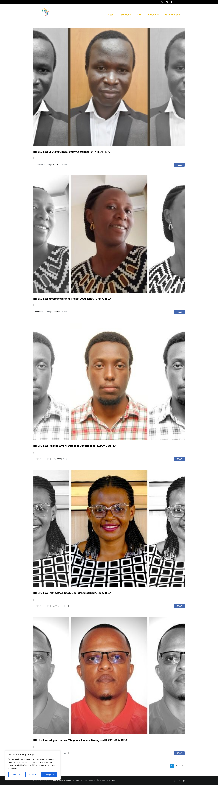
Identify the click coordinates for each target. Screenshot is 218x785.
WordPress (112, 780)
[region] (33, 765)
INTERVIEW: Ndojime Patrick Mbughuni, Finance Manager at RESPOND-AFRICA (80, 740)
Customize (16, 774)
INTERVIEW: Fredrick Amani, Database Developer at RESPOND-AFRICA (75, 445)
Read (179, 165)
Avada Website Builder (62, 780)
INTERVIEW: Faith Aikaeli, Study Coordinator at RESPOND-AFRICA (72, 592)
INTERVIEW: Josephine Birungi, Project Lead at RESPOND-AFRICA (72, 298)
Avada (76, 780)
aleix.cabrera (44, 165)
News (64, 165)
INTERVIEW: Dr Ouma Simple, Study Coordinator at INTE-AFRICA (71, 151)
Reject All (33, 774)
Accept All (49, 774)
